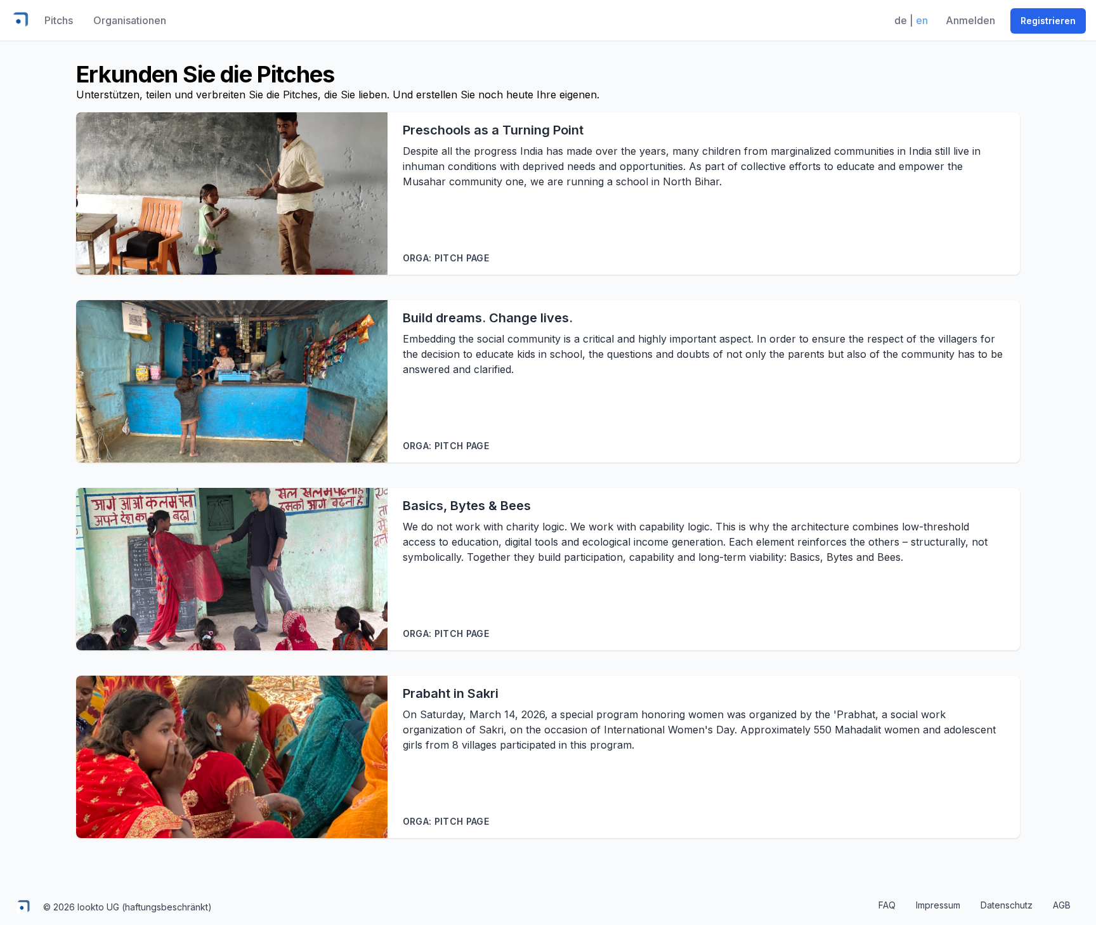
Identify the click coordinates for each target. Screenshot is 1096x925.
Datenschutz (1007, 905)
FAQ (887, 905)
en (922, 20)
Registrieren (1048, 20)
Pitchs (58, 20)
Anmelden (970, 20)
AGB (1062, 905)
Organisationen (129, 20)
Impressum (938, 905)
